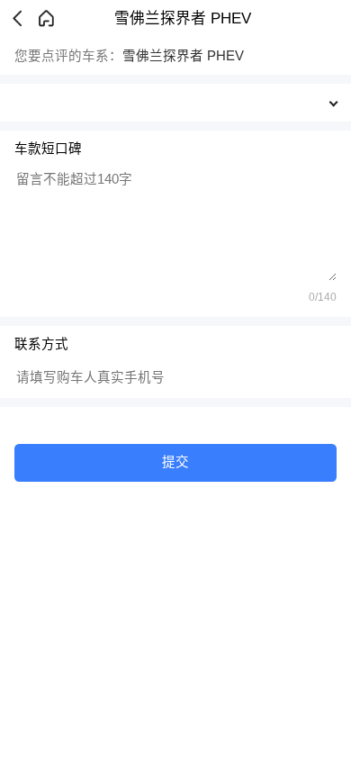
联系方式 (41, 344)
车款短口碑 (48, 148)
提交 (175, 462)
